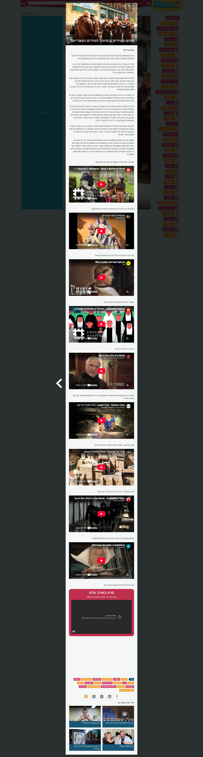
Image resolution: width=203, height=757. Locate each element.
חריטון (97, 683)
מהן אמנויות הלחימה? (91, 723)
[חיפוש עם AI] (133, 6)
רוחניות (117, 683)
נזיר (131, 679)
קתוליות (130, 687)
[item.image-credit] (68, 42)
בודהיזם (97, 679)
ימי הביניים (107, 683)
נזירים (124, 679)
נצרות (77, 679)
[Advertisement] (167, 38)
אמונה (116, 679)
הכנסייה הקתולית (108, 687)
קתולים (121, 687)
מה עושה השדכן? (126, 746)
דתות (131, 683)
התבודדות (107, 679)
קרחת (80, 683)
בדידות (83, 687)
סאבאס (89, 683)
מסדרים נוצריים (126, 690)
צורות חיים (86, 679)
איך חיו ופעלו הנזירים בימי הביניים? (119, 723)
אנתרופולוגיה (94, 687)
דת (124, 683)
